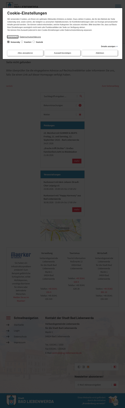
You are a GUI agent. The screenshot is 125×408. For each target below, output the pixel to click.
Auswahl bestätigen (62, 53)
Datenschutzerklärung (30, 37)
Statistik (39, 42)
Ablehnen (100, 53)
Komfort (28, 42)
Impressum (12, 37)
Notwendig (15, 42)
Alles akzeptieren (25, 53)
